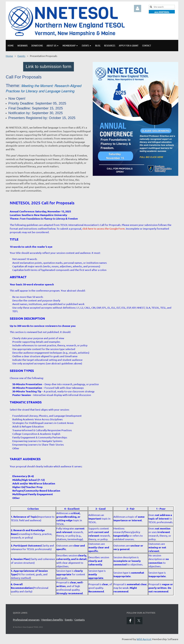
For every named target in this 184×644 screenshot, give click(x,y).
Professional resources (26, 619)
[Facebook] (130, 620)
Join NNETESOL (161, 12)
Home (9, 55)
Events (21, 55)
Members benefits (52, 619)
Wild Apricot (144, 639)
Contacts (79, 619)
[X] (138, 620)
